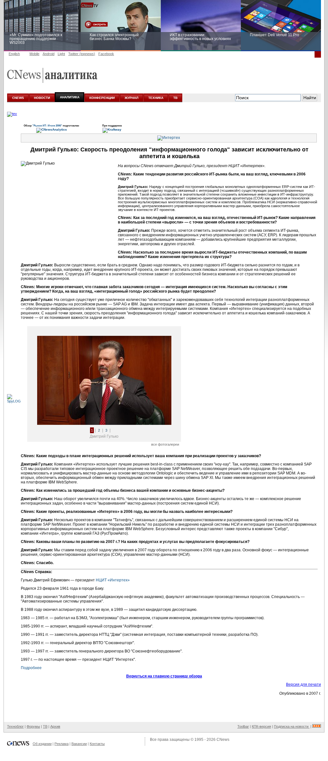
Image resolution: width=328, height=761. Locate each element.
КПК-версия (261, 726)
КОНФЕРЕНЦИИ (102, 98)
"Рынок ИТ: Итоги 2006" (47, 125)
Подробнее (31, 668)
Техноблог (15, 726)
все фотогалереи (165, 444)
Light (61, 54)
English (14, 54)
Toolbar (243, 726)
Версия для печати (303, 684)
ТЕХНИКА (155, 98)
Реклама (61, 744)
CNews (223, 739)
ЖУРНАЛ (131, 98)
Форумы (33, 726)
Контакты (97, 744)
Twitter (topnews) (81, 54)
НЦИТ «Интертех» (113, 580)
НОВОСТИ (42, 98)
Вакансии (79, 744)
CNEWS (18, 98)
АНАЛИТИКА (69, 97)
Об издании (42, 744)
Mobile (34, 54)
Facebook (106, 54)
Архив (55, 726)
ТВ (175, 98)
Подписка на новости (291, 726)
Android (48, 54)
